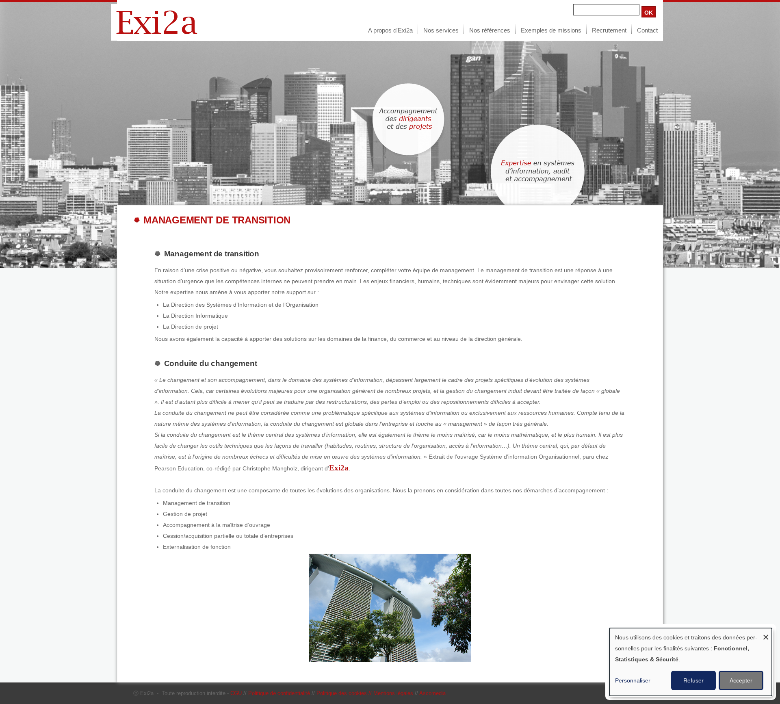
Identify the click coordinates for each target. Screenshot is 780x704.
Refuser (693, 680)
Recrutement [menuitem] (609, 30)
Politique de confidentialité (279, 693)
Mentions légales (393, 693)
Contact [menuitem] (647, 30)
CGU (236, 693)
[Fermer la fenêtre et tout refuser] (766, 633)
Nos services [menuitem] (441, 30)
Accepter (741, 680)
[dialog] (690, 662)
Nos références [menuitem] (489, 30)
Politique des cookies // (344, 693)
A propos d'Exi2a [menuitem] (390, 30)
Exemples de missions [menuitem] (551, 30)
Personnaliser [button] (632, 680)
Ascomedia (432, 693)
